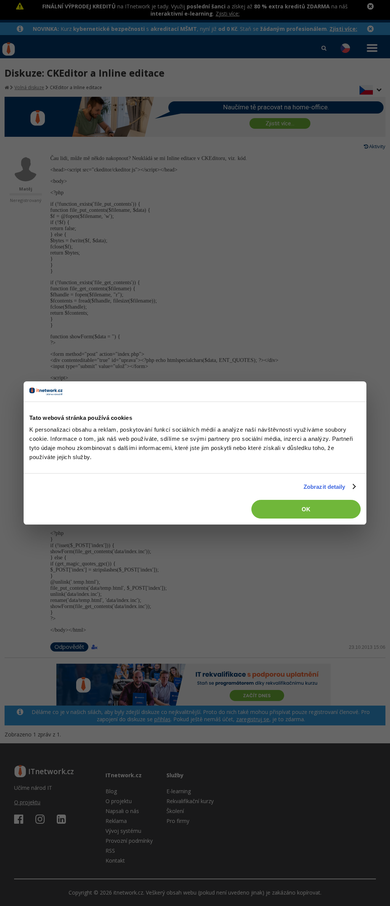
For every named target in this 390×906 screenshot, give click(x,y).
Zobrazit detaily (324, 486)
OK (306, 509)
